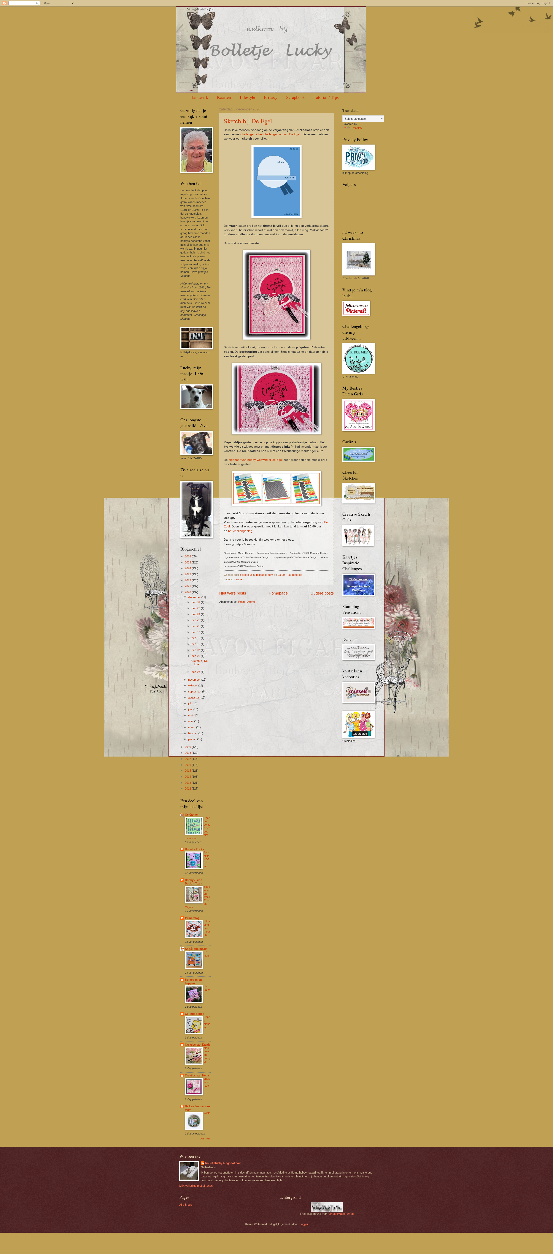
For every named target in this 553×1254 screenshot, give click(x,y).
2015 (188, 770)
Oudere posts (322, 593)
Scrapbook (295, 97)
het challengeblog (240, 531)
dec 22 (196, 620)
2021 (188, 586)
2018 (188, 752)
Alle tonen (205, 1139)
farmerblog (192, 918)
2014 (188, 776)
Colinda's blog (194, 1013)
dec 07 (196, 650)
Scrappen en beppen (193, 981)
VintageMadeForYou (340, 1213)
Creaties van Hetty (197, 1075)
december (194, 597)
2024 (188, 568)
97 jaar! (206, 954)
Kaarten (224, 97)
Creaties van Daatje (197, 1044)
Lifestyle (247, 97)
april (191, 721)
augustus (194, 697)
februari (193, 733)
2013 (188, 782)
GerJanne (191, 814)
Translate (357, 128)
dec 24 (196, 614)
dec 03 (196, 671)
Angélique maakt (196, 948)
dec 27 (196, 608)
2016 (188, 764)
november (194, 679)
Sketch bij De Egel (248, 120)
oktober (193, 685)
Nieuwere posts (232, 593)
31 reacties (295, 574)
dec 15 (196, 638)
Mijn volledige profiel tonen (196, 1185)
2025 (188, 562)
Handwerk (199, 97)
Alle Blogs (185, 1204)
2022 (188, 580)
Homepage (278, 593)
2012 (188, 788)
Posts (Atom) (246, 601)
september (195, 691)
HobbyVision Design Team (193, 881)
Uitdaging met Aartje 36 (207, 928)
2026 (188, 556)
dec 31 (196, 602)
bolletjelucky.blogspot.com (257, 574)
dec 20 (196, 626)
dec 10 (196, 644)
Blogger (303, 1224)
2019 (188, 747)
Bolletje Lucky (194, 849)
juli (190, 703)
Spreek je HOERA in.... (206, 859)
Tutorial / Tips (326, 97)
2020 (188, 592)
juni (190, 709)
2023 (188, 574)
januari (192, 739)
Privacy (270, 97)
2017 (188, 758)
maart (192, 727)
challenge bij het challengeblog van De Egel (270, 134)
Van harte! (207, 988)
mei (191, 715)
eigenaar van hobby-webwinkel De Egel (256, 459)
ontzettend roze (207, 1082)
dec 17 (196, 632)
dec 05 (196, 656)
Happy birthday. (207, 1022)
